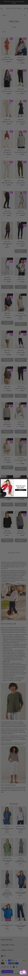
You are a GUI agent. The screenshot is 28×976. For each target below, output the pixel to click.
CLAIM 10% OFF (20, 489)
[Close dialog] (26, 480)
